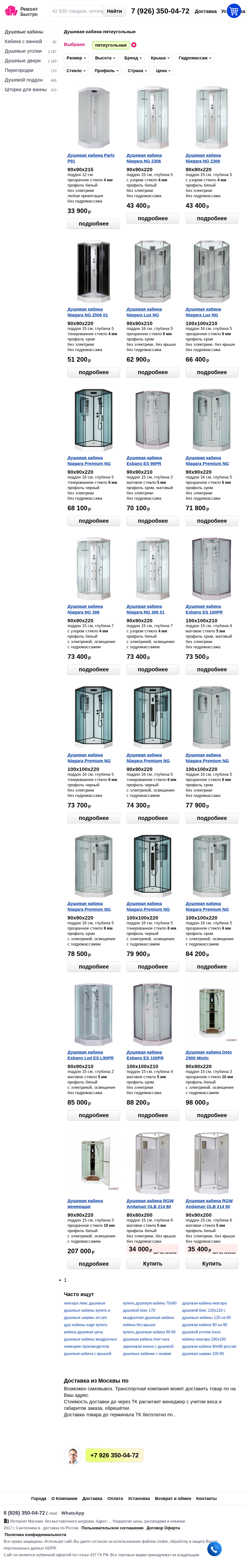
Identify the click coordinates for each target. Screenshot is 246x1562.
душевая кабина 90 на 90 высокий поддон (204, 1325)
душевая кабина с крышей (87, 1354)
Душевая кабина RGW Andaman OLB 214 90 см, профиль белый (209, 1204)
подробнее (94, 223)
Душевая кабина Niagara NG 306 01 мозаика (146, 610)
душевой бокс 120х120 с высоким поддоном (204, 1310)
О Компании (64, 1498)
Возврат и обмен (173, 1498)
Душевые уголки (23, 51)
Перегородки (19, 70)
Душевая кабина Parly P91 (91, 158)
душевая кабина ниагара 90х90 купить (204, 1303)
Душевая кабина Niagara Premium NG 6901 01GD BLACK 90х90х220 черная (148, 758)
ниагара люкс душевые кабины (84, 1303)
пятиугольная (111, 45)
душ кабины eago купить (85, 1325)
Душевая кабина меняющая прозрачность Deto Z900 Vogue (93, 1204)
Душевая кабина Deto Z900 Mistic (209, 1055)
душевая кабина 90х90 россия (209, 1346)
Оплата (115, 1498)
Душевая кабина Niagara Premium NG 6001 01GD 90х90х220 (90, 907)
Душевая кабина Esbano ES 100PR (204, 609)
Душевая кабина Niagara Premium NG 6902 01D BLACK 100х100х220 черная (89, 758)
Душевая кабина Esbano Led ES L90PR (91, 1055)
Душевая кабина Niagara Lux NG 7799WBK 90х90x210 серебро (148, 312)
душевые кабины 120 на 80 (206, 1318)
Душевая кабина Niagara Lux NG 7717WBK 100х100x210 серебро (209, 312)
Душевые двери (23, 60)
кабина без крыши (139, 1325)
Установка (139, 1498)
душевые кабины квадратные (90, 1339)
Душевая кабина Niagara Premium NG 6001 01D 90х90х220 (207, 461)
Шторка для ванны (26, 89)
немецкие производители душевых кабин (86, 1346)
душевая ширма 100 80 (203, 1354)
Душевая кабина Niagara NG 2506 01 (88, 312)
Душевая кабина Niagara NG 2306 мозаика (203, 158)
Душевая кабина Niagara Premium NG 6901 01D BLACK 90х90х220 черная (89, 461)
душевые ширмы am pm (85, 1318)
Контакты (206, 1498)
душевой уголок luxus (201, 1332)
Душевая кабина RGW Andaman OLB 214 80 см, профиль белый (150, 1204)
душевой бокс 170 (139, 1310)
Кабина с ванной (23, 41)
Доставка (92, 1498)
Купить (152, 1263)
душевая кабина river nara (146, 1339)
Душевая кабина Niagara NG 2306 (144, 158)
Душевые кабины (24, 31)
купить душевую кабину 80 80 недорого (149, 1332)
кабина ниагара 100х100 (204, 1339)
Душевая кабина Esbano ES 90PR (144, 460)
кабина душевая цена (83, 1332)
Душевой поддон (24, 79)
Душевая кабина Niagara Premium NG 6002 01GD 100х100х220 (210, 907)
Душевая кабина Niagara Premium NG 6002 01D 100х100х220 (209, 758)
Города (38, 1498)
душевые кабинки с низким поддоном (147, 1354)
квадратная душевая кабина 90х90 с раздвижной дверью (148, 1318)
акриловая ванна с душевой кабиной (148, 1346)
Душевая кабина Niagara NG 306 (85, 609)
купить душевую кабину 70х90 (150, 1303)
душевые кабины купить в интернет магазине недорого (89, 1310)
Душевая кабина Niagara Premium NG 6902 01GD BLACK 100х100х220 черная (148, 907)
